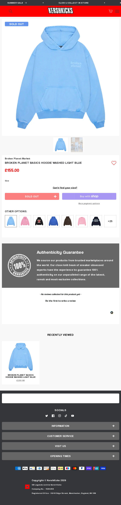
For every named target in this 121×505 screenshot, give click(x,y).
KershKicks (53, 480)
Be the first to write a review (60, 300)
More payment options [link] (89, 203)
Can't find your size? (65, 187)
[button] (111, 11)
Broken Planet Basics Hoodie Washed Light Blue (21, 376)
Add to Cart (60, 501)
